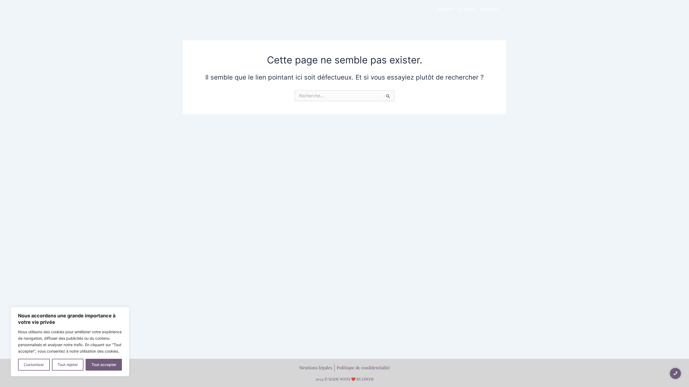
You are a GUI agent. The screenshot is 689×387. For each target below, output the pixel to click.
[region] (70, 341)
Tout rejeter (68, 364)
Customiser (34, 364)
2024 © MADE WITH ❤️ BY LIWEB (344, 379)
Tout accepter (104, 364)
